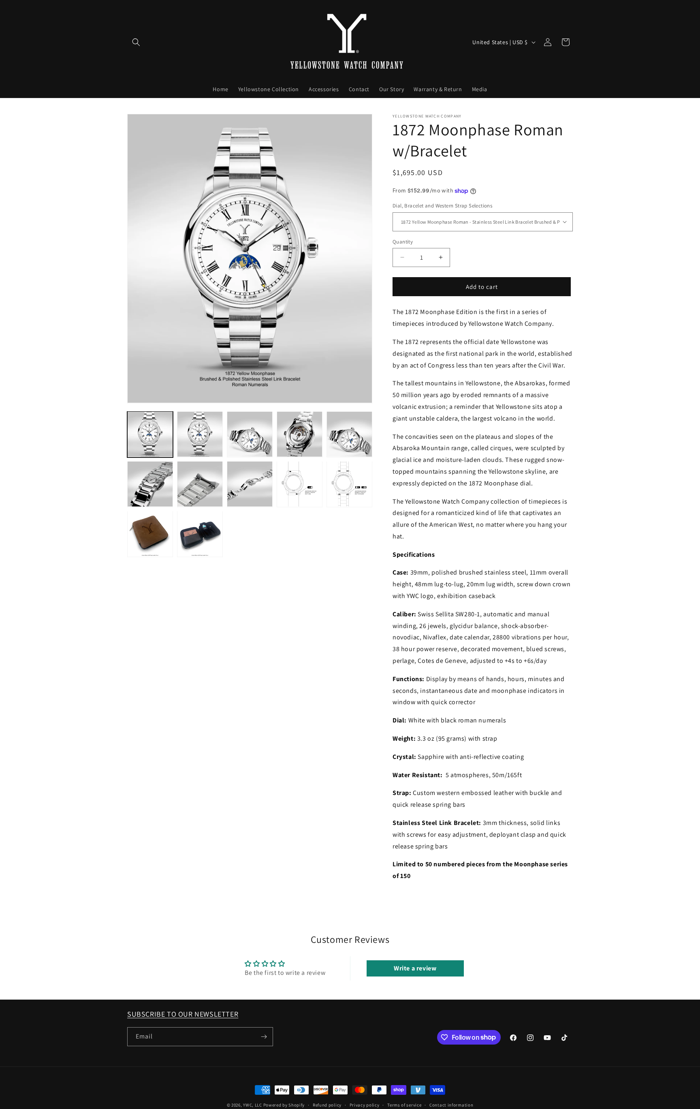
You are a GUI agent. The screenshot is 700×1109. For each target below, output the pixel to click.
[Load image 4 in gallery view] (299, 434)
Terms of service (404, 1104)
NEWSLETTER (216, 1014)
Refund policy (327, 1104)
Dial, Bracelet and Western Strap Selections (442, 205)
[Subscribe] (264, 1036)
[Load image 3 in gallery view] (250, 434)
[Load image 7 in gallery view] (200, 484)
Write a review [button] (415, 968)
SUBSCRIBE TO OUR (160, 1014)
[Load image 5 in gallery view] (349, 434)
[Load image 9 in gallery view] (299, 484)
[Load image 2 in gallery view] (200, 434)
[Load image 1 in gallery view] (150, 434)
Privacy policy (365, 1104)
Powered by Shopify (284, 1105)
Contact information (451, 1104)
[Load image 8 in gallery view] (250, 484)
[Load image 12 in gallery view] (200, 534)
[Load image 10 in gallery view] (349, 484)
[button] (136, 42)
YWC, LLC (252, 1105)
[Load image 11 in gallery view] (150, 534)
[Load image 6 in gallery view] (150, 484)
